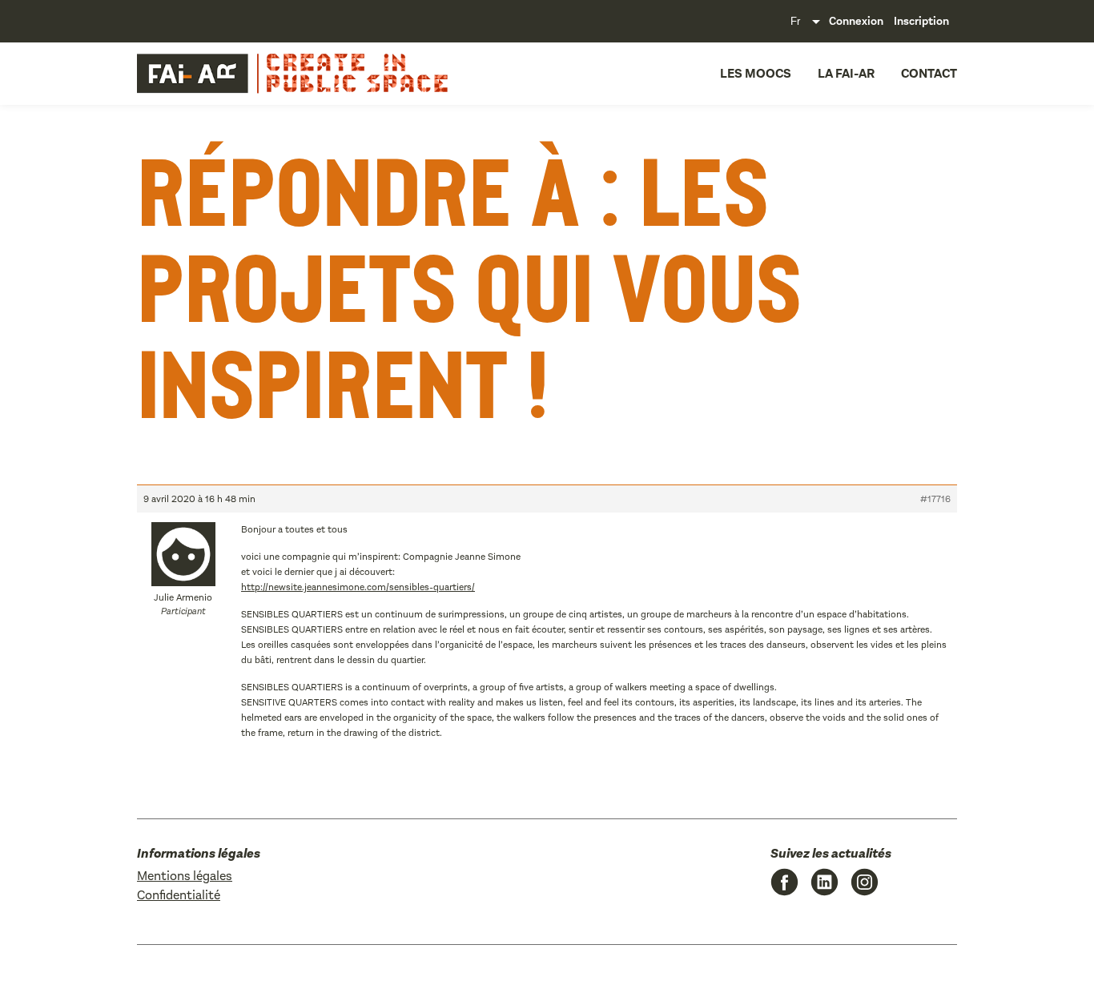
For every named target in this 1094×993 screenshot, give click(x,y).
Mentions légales (184, 875)
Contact (929, 73)
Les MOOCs (755, 73)
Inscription (921, 21)
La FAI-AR (846, 73)
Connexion (856, 21)
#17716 (935, 498)
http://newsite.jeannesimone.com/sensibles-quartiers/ (358, 587)
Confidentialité (178, 894)
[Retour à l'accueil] (247, 74)
